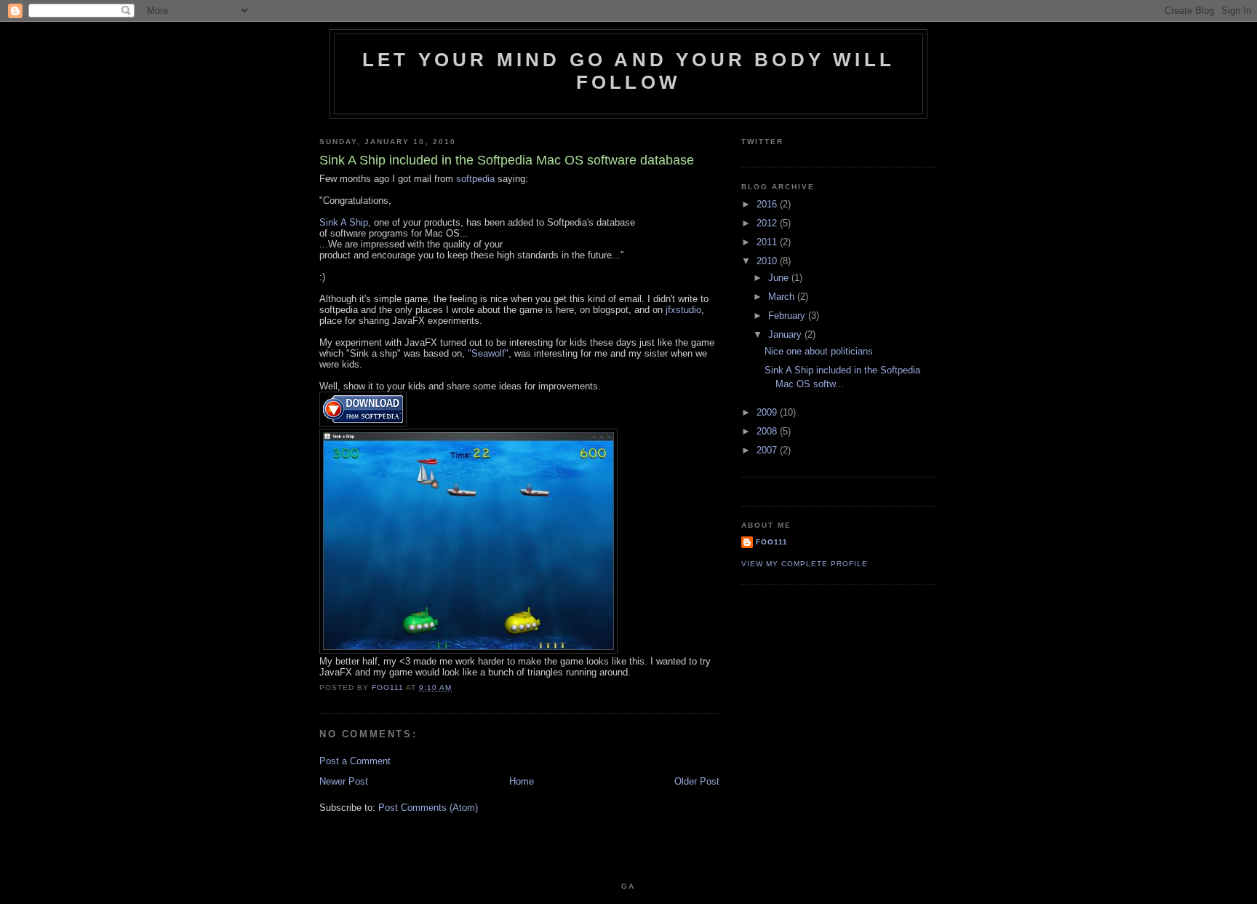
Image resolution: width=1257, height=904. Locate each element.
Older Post (696, 781)
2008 (768, 431)
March (782, 296)
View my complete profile (804, 564)
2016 (768, 204)
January (786, 334)
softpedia (475, 178)
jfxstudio (683, 309)
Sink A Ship (343, 222)
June (779, 277)
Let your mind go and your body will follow (628, 71)
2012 (768, 223)
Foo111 (772, 542)
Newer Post (343, 781)
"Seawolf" (488, 353)
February (788, 315)
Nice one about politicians (819, 351)
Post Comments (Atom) (428, 807)
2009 (768, 412)
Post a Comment (355, 761)
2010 (768, 260)
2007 (768, 450)
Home (521, 781)
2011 (768, 242)
